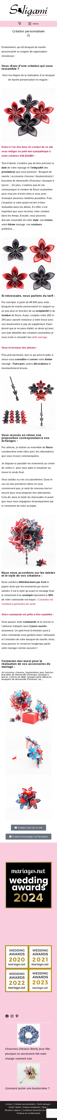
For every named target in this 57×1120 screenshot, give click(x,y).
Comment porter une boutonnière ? (27, 1088)
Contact (8, 1104)
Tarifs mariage (43, 1104)
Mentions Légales (13, 1110)
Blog (44, 1107)
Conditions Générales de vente (36, 1110)
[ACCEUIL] (28, 35)
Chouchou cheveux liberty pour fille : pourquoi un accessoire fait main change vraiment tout (28, 1053)
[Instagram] (12, 1017)
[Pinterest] (17, 1017)
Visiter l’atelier (15, 1107)
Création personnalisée (24, 1104)
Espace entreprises (31, 1107)
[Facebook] (7, 1017)
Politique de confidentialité (28, 1113)
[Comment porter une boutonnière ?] (28, 1074)
